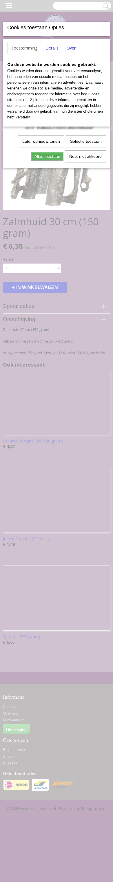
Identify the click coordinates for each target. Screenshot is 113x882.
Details (52, 48)
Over (71, 48)
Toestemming (24, 48)
